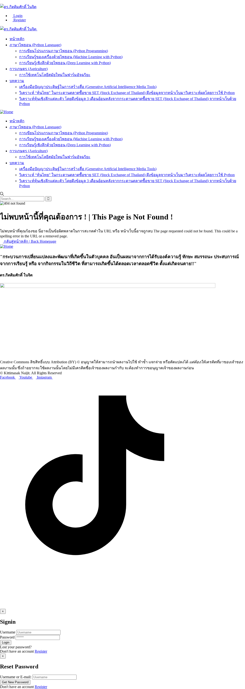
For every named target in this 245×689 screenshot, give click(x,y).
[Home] (6, 112)
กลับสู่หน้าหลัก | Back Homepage (29, 241)
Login (17, 16)
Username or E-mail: (15, 677)
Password (7, 637)
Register (19, 20)
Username (7, 632)
